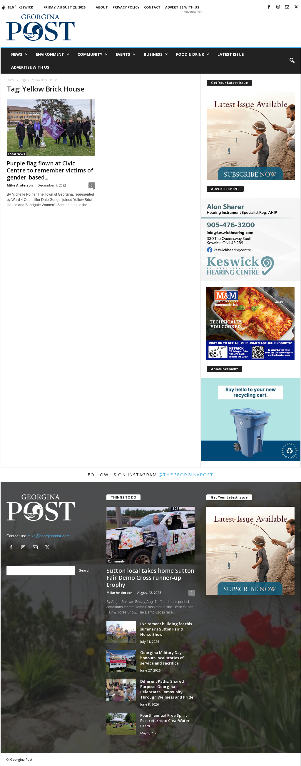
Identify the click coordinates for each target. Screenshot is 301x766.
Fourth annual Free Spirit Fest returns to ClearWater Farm (165, 720)
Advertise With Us (182, 7)
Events (123, 54)
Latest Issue (231, 54)
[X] (296, 7)
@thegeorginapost (185, 474)
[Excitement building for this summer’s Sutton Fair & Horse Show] (121, 632)
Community (90, 54)
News (16, 54)
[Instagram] (278, 7)
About (102, 7)
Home (11, 80)
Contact (152, 7)
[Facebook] (268, 7)
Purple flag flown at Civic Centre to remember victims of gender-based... (50, 170)
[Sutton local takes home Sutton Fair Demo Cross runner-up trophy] (150, 535)
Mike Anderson (20, 185)
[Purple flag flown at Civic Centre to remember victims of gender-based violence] (51, 127)
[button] (291, 60)
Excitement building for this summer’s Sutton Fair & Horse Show (166, 629)
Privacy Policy (126, 7)
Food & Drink (190, 54)
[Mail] (287, 7)
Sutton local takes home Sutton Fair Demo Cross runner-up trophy (150, 578)
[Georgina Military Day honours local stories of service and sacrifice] (121, 661)
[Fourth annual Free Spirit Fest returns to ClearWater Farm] (121, 724)
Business (153, 54)
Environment (50, 54)
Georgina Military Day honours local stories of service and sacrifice (162, 658)
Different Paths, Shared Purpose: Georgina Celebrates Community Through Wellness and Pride (166, 689)
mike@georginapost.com (48, 536)
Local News (16, 154)
